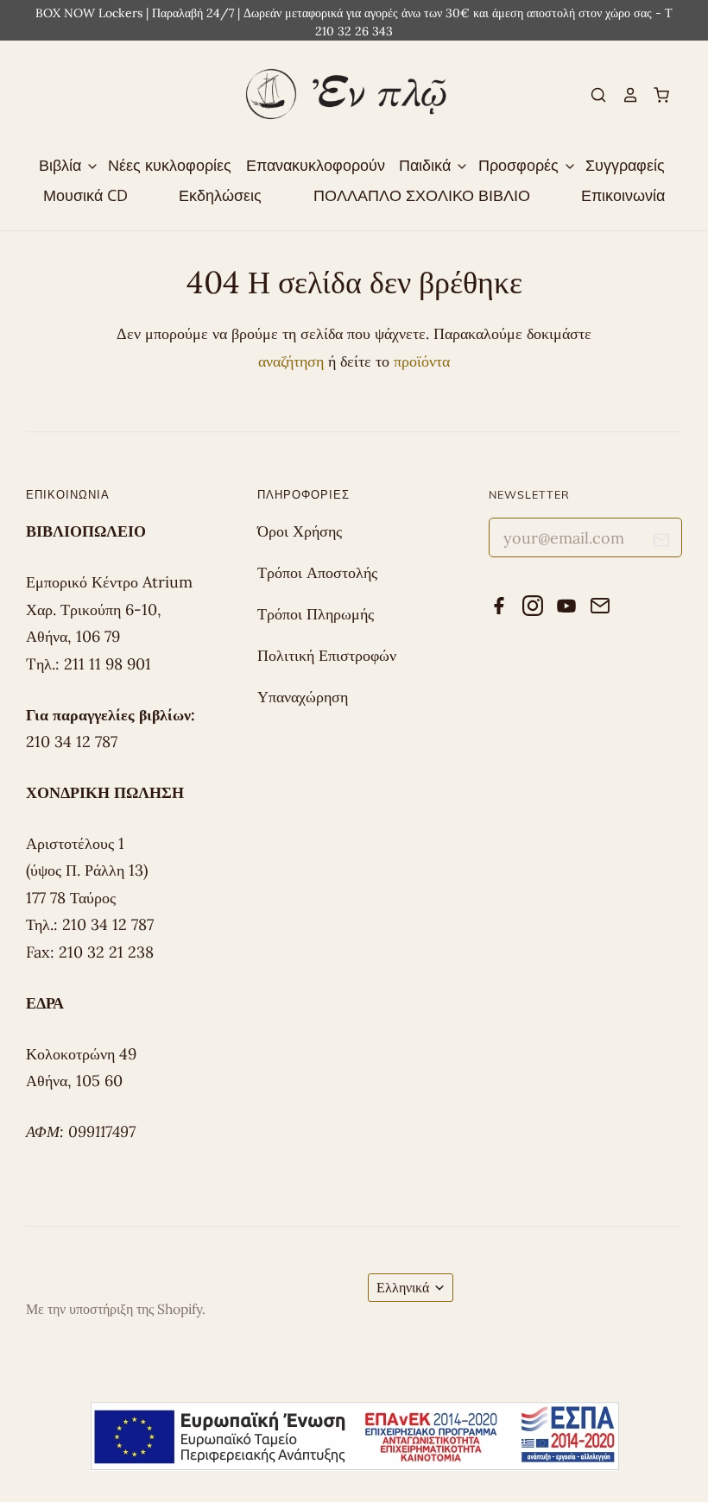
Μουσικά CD (85, 195)
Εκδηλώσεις (220, 195)
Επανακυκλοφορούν (315, 164)
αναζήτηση (291, 361)
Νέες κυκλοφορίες (169, 164)
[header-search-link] (591, 95)
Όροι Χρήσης (299, 531)
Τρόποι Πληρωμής (315, 614)
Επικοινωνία (623, 195)
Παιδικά (427, 164)
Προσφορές (520, 164)
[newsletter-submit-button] (662, 542)
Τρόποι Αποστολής (317, 572)
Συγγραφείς (625, 164)
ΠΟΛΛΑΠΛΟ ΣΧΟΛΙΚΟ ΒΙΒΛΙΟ (421, 195)
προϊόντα (422, 361)
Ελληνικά (402, 1287)
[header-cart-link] (654, 95)
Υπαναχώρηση (302, 697)
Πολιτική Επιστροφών (326, 655)
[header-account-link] (622, 95)
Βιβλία (62, 164)
